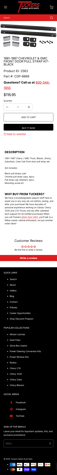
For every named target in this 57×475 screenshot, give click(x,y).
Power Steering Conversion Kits (25, 351)
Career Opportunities (20, 313)
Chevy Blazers (17, 385)
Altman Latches (17, 334)
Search (13, 279)
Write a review (28, 258)
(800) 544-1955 (29, 217)
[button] (7, 7)
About (13, 285)
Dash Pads (15, 340)
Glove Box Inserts (18, 345)
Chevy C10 (15, 368)
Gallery (13, 290)
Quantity (8, 100)
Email (9, 443)
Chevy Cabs (16, 379)
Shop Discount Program (21, 318)
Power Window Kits (19, 357)
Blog (12, 296)
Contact (14, 301)
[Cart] (50, 7)
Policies (13, 307)
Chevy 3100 (16, 374)
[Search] (50, 17)
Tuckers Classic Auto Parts (21, 459)
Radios (13, 362)
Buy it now (28, 128)
